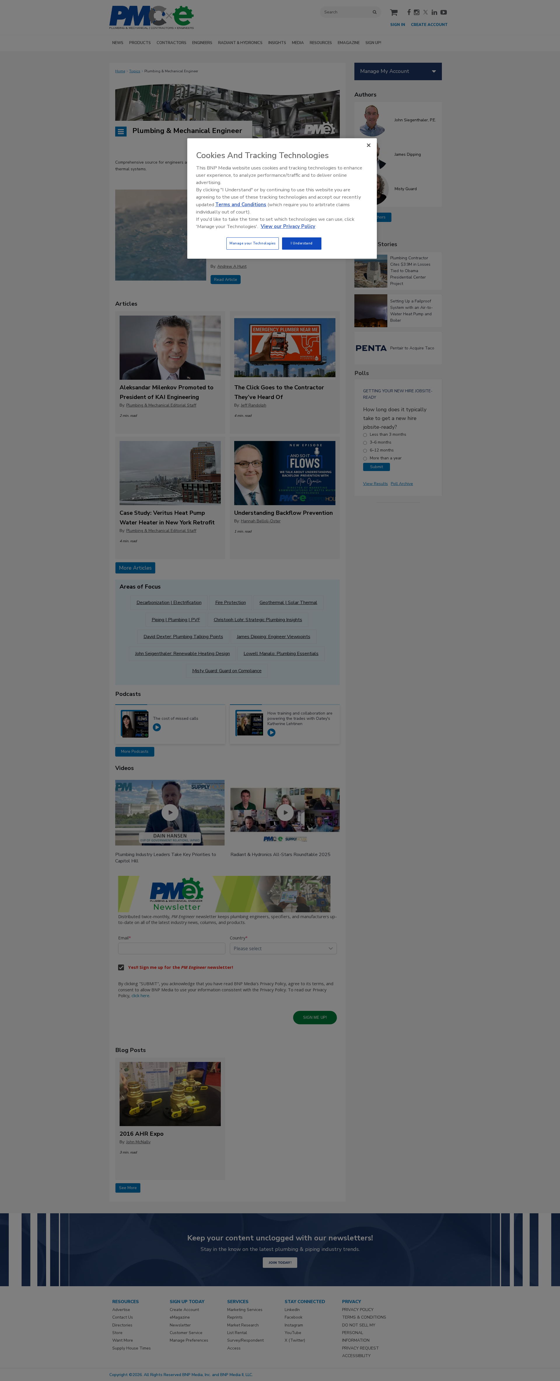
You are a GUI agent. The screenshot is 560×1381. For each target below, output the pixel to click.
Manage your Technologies (253, 243)
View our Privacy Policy (288, 226)
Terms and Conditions (240, 204)
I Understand (302, 243)
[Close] (368, 145)
